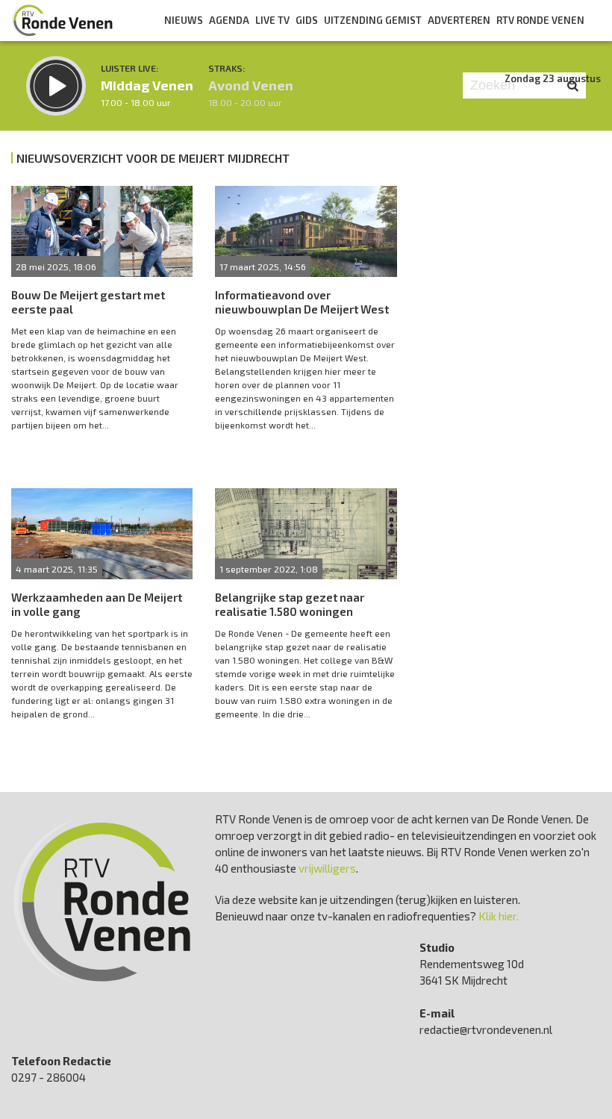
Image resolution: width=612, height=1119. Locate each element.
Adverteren (459, 20)
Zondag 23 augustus (553, 78)
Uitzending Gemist (373, 20)
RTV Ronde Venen (540, 20)
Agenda (229, 20)
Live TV (272, 20)
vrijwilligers (327, 868)
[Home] (62, 20)
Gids (307, 20)
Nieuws (183, 20)
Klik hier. (498, 916)
